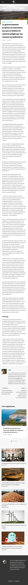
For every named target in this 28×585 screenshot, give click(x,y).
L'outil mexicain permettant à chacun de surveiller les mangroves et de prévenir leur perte (13, 430)
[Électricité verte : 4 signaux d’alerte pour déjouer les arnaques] (14, 516)
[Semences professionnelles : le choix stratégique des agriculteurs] (14, 495)
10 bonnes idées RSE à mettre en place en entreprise (14, 463)
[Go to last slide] (4, 424)
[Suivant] (24, 424)
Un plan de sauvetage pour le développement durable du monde (7, 391)
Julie (9, 370)
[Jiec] (14, 2)
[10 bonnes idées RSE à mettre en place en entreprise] (14, 455)
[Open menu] (3, 2)
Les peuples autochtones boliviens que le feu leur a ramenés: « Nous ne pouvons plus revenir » (21, 393)
